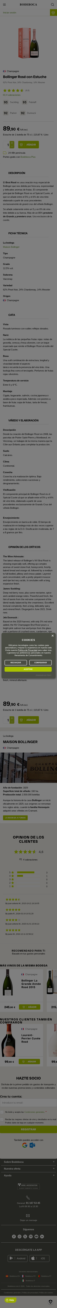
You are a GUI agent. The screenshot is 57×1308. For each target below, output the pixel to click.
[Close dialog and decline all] (52, 636)
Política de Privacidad (27, 650)
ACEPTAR (28, 669)
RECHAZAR (15, 663)
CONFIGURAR (40, 663)
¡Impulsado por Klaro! (43, 675)
